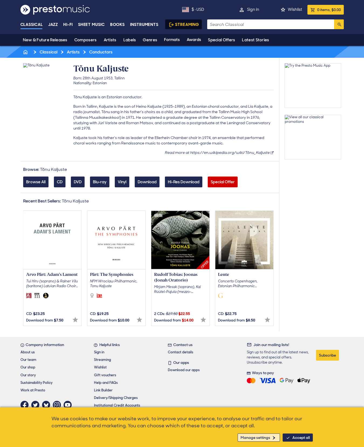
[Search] (339, 24)
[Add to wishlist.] (75, 319)
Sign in (253, 9)
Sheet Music (91, 24)
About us (27, 352)
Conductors (100, 52)
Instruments (144, 24)
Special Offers (221, 40)
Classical (31, 24)
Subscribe (327, 355)
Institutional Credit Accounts (117, 405)
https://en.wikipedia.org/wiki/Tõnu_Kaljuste (230, 152)
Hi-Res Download (183, 182)
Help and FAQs (106, 382)
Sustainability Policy (36, 382)
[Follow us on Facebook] (25, 405)
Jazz (53, 24)
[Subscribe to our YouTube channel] (69, 405)
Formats (172, 39)
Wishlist (295, 9)
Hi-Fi (68, 24)
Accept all (301, 437)
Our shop (27, 367)
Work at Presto (32, 390)
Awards (194, 39)
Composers (85, 40)
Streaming (187, 24)
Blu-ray (99, 182)
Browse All (36, 182)
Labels (129, 40)
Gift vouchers (105, 375)
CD (60, 182)
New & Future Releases (45, 40)
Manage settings (255, 437)
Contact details (180, 352)
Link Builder (103, 390)
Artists (110, 40)
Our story (28, 375)
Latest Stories (255, 40)
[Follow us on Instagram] (58, 405)
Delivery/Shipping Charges (116, 397)
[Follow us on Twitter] (36, 405)
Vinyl (122, 182)
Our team (28, 359)
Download (147, 182)
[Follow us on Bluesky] (47, 405)
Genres (150, 40)
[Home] (26, 52)
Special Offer (223, 182)
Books (117, 24)
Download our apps (184, 370)
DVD (78, 182)
